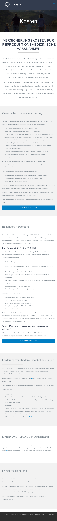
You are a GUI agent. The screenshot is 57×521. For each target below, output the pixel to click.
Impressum (43, 514)
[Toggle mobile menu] (54, 3)
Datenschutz (51, 514)
